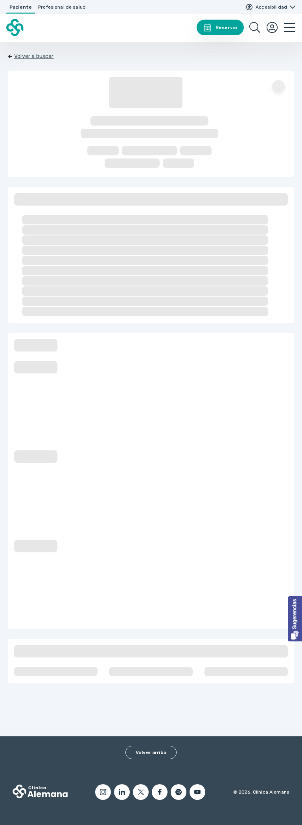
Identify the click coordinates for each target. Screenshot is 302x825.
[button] (295, 618)
